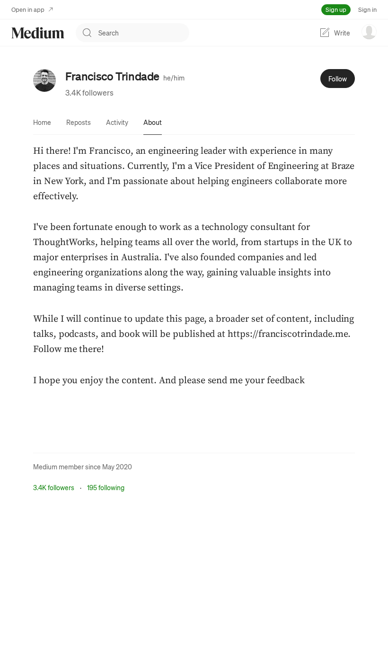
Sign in (367, 9)
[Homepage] (37, 33)
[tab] (42, 122)
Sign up (336, 9)
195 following (105, 487)
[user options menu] (369, 31)
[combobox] (143, 32)
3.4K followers (89, 92)
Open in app (27, 9)
